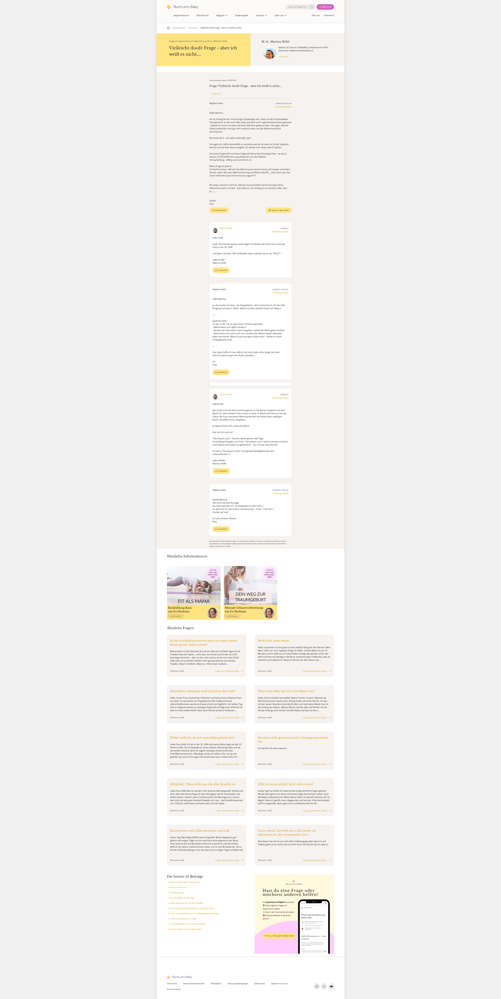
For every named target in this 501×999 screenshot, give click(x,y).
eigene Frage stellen (280, 210)
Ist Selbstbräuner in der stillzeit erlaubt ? (188, 924)
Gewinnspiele (241, 15)
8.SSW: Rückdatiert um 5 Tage (183, 918)
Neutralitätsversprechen (194, 983)
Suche (311, 6)
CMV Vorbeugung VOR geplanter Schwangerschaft (192, 908)
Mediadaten (216, 983)
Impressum (172, 983)
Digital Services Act (279, 983)
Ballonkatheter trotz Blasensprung (185, 882)
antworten (222, 270)
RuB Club (316, 15)
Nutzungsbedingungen (238, 983)
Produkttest (329, 15)
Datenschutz (259, 983)
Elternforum (203, 15)
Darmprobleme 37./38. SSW (182, 898)
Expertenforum (181, 15)
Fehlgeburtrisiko (177, 892)
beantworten (220, 210)
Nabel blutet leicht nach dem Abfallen (187, 903)
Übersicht (217, 94)
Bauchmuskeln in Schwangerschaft (185, 929)
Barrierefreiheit (174, 989)
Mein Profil (327, 7)
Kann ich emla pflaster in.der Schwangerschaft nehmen (194, 913)
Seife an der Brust (178, 887)
